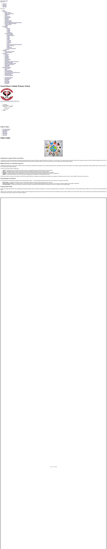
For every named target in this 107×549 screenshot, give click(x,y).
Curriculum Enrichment (9, 75)
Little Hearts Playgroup (9, 73)
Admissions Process (8, 52)
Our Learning (5, 26)
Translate (11, 106)
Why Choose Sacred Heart (9, 51)
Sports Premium (8, 17)
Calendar (4, 4)
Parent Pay (4, 6)
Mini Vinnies (7, 79)
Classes (6, 27)
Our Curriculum (10, 34)
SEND (6, 15)
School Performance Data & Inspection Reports (13, 22)
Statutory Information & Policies (10, 23)
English (8, 37)
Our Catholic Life (8, 78)
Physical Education (10, 45)
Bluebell (8, 28)
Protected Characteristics (11, 48)
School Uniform (8, 59)
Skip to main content (4, 0)
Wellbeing (6, 57)
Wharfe (8, 29)
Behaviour (7, 18)
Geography (9, 40)
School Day (7, 58)
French (8, 46)
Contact (4, 110)
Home (4, 10)
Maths (8, 36)
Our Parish (7, 80)
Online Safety (7, 65)
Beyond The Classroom (7, 67)
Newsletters (5, 5)
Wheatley (8, 30)
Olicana (8, 31)
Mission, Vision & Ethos (9, 13)
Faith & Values (5, 76)
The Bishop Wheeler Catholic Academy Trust (9, 101)
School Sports (7, 68)
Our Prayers (7, 83)
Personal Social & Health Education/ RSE (14, 44)
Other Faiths (7, 82)
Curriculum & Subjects (9, 33)
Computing (9, 42)
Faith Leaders (7, 81)
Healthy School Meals (9, 62)
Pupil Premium (7, 16)
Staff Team (7, 19)
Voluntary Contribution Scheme (10, 63)
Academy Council (8, 20)
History (8, 39)
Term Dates (5, 3)
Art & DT (9, 41)
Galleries (6, 25)
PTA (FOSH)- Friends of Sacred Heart (12, 61)
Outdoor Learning (8, 74)
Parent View (7, 66)
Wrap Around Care (8, 70)
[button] (3, 107)
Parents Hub (5, 53)
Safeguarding (7, 14)
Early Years (7, 49)
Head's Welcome (8, 12)
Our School (5, 11)
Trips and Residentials (9, 71)
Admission (4, 50)
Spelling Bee (9, 32)
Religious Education (10, 35)
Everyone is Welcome (9, 77)
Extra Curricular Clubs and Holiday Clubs (12, 72)
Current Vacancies (8, 24)
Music (8, 43)
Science (8, 38)
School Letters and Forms (9, 64)
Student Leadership (8, 21)
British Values (9, 47)
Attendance (7, 60)
